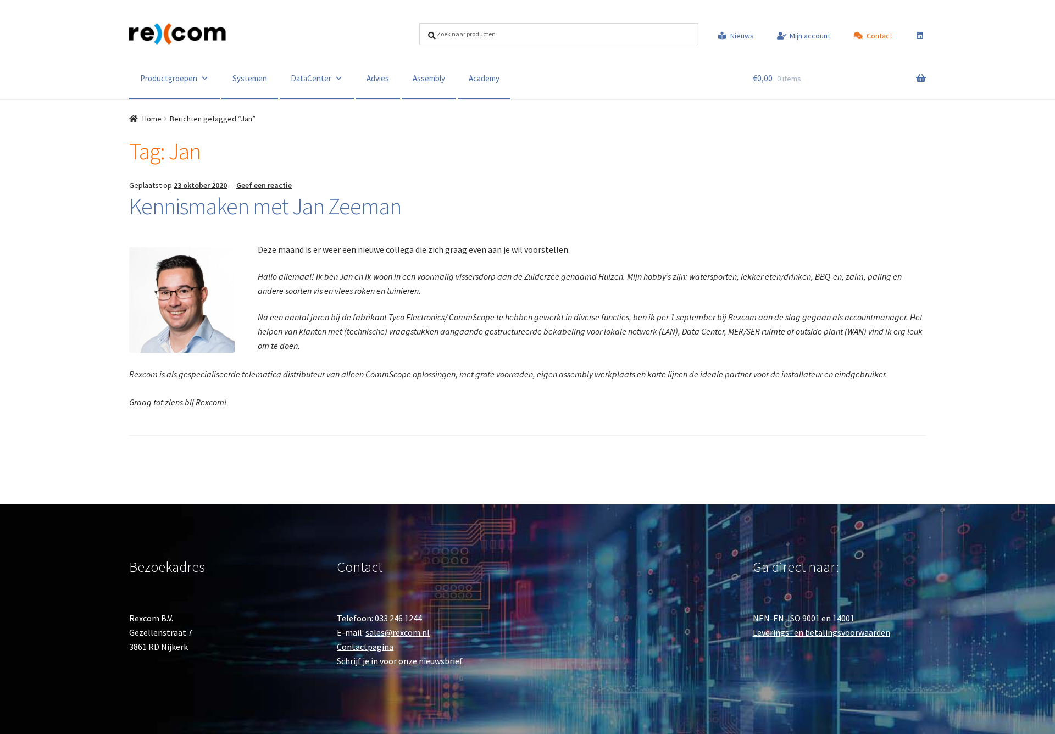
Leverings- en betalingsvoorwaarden (821, 632)
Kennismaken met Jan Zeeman (265, 206)
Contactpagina (365, 646)
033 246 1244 (398, 618)
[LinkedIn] (914, 35)
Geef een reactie (264, 185)
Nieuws (742, 36)
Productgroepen (168, 78)
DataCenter (311, 78)
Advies (378, 78)
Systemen (249, 78)
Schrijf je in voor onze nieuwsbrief (400, 660)
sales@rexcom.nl (397, 632)
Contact (879, 36)
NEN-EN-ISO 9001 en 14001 (803, 618)
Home (152, 119)
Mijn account (810, 36)
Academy (484, 78)
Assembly (429, 78)
